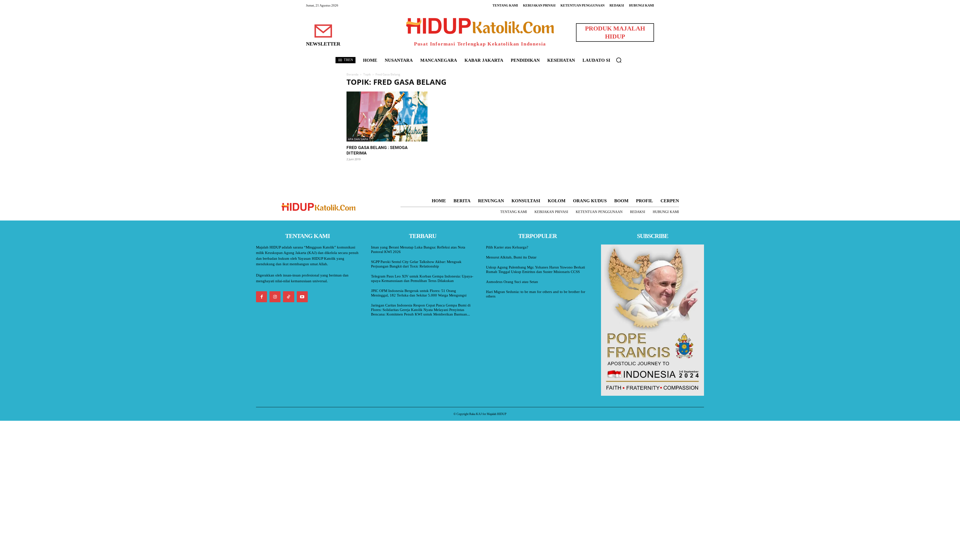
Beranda (352, 74)
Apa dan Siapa (358, 139)
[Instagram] (275, 296)
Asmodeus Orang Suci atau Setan (512, 282)
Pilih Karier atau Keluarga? (507, 247)
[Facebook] (261, 296)
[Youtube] (302, 296)
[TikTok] (288, 296)
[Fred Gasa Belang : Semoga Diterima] (387, 117)
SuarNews (541, 82)
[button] (619, 60)
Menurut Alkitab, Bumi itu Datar (511, 257)
